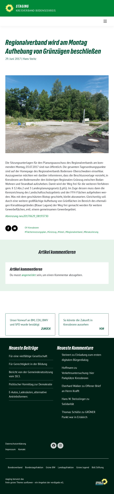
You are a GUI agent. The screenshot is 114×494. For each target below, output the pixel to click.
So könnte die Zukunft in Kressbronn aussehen (83, 324)
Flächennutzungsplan (36, 232)
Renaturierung (91, 232)
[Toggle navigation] (105, 21)
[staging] (9, 8)
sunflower (28, 482)
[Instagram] (60, 446)
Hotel (61, 232)
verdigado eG (57, 482)
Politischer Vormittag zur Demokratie (30, 384)
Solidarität (68, 404)
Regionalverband (74, 232)
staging (22, 6)
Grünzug (52, 232)
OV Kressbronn (32, 227)
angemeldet (29, 275)
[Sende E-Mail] (15, 228)
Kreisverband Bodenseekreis (36, 10)
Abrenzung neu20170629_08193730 (26, 216)
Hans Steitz (29, 59)
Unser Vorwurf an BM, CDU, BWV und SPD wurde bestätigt (30, 324)
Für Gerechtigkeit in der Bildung (28, 364)
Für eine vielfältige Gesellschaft (28, 356)
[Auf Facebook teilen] (8, 228)
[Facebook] (54, 446)
